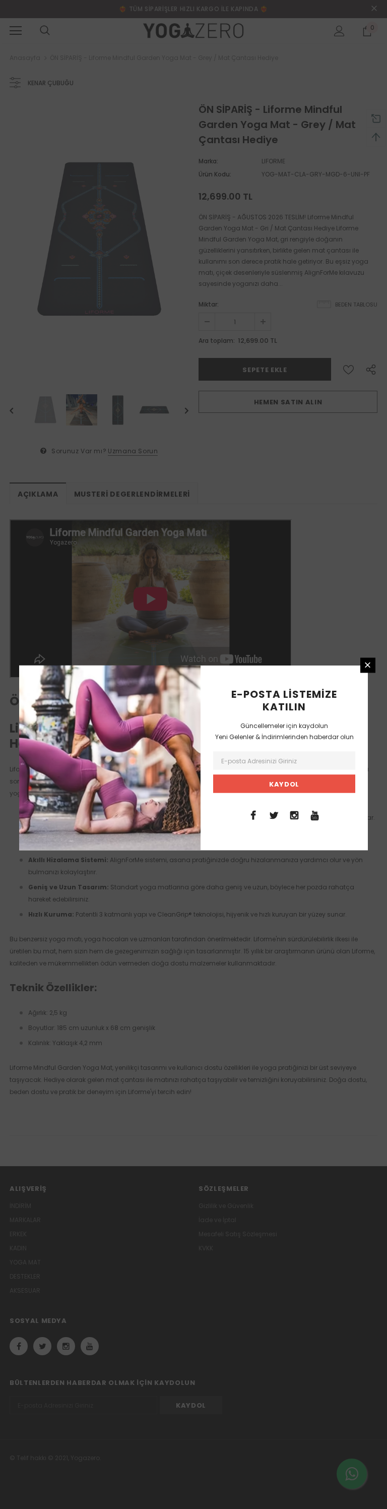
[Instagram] (294, 814)
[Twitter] (273, 814)
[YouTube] (314, 814)
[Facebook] (253, 814)
